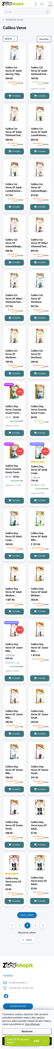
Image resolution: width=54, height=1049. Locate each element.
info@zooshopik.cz (18, 982)
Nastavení (27, 1031)
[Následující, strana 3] (35, 925)
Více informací (32, 1024)
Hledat (47, 12)
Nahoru (29, 940)
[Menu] (50, 3)
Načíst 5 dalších (27, 915)
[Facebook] (5, 995)
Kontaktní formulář (18, 1006)
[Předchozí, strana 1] (20, 925)
